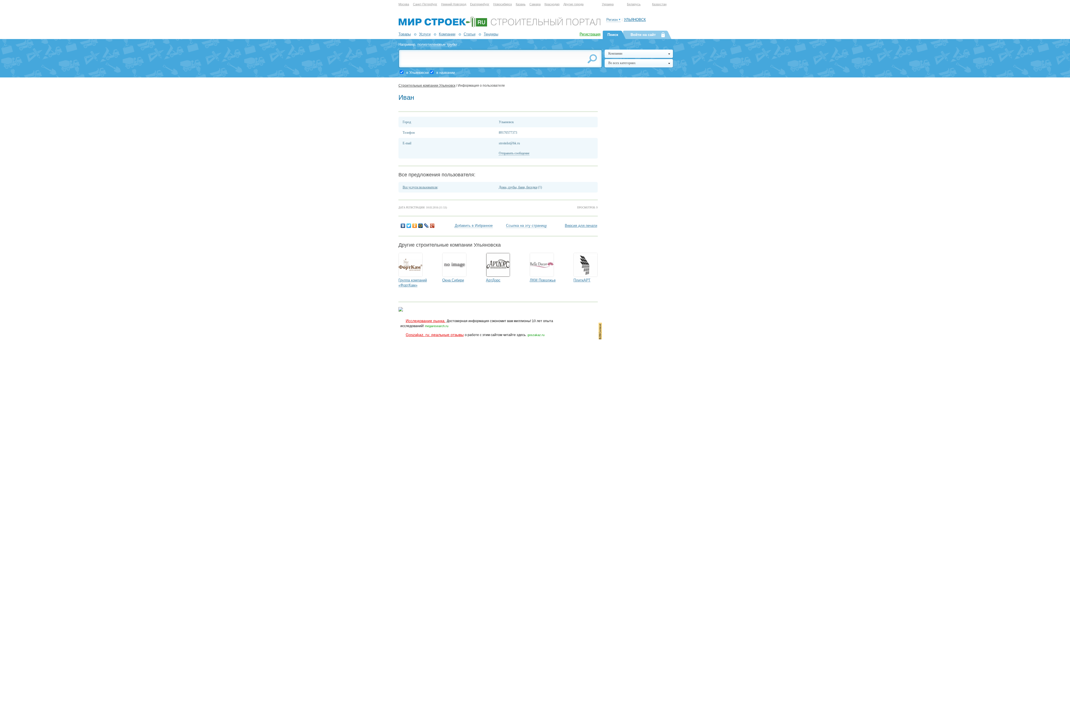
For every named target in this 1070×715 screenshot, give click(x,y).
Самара (535, 4)
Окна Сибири (453, 280)
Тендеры (491, 34)
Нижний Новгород (453, 4)
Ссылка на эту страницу (526, 225)
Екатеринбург (479, 4)
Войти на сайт (643, 35)
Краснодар (552, 4)
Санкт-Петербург (425, 4)
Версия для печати (581, 225)
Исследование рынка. (426, 320)
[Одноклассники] (415, 225)
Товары (404, 34)
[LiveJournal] (426, 225)
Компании (447, 34)
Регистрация (590, 34)
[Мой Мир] (421, 225)
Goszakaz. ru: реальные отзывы (435, 334)
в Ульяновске (417, 72)
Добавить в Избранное (474, 225)
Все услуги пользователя (420, 187)
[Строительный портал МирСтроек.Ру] (499, 26)
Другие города (573, 4)
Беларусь (634, 4)
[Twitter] (409, 225)
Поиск (612, 35)
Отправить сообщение (514, 153)
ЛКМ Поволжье (543, 280)
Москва (403, 4)
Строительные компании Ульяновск (426, 85)
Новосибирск (502, 4)
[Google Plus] (432, 225)
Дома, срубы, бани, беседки (518, 187)
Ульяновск (635, 20)
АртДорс (493, 280)
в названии (445, 72)
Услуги (425, 34)
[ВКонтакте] (403, 225)
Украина (608, 4)
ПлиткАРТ (581, 280)
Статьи (469, 34)
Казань (521, 4)
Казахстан (659, 4)
